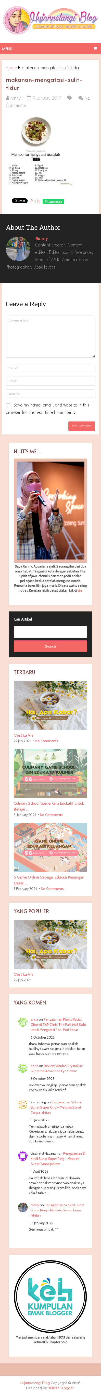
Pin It (35, 201)
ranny (16, 98)
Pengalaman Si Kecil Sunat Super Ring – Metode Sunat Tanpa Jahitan (56, 1107)
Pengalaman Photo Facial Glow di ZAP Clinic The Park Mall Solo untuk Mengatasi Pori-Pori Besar (58, 1024)
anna (34, 1019)
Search (50, 646)
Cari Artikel (23, 619)
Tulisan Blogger (61, 1388)
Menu (7, 48)
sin (80, 590)
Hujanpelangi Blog (35, 1383)
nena (34, 1066)
